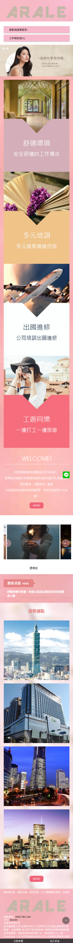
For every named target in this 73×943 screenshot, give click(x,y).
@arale (13, 919)
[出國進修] (36, 309)
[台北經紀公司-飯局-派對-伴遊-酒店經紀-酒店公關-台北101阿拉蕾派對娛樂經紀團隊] (36, 11)
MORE (36, 505)
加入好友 (55, 941)
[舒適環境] (36, 125)
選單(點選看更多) (18, 29)
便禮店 (29, 568)
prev (7, 543)
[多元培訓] (36, 217)
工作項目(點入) (17, 38)
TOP (66, 920)
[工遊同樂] (36, 401)
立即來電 (18, 941)
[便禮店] (28, 542)
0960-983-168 (23, 916)
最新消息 (19, 583)
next (65, 543)
